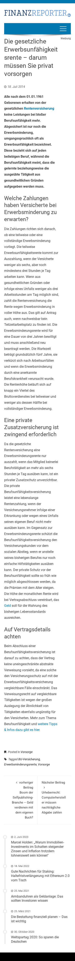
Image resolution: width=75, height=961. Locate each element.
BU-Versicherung (29, 759)
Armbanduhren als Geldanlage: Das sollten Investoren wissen (37, 898)
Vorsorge (26, 752)
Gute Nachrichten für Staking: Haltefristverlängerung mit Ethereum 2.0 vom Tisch (40, 875)
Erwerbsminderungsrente (20, 764)
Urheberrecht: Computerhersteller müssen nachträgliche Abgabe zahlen (54, 797)
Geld (7, 606)
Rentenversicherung (39, 108)
